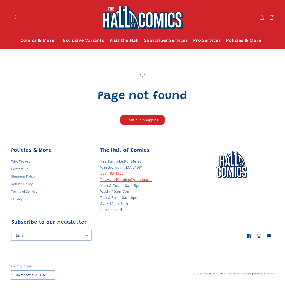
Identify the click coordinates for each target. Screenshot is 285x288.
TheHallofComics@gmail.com (126, 179)
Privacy (17, 199)
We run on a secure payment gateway (251, 273)
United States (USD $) (31, 275)
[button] (16, 17)
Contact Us (20, 169)
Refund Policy (22, 184)
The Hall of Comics (215, 273)
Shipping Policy (23, 176)
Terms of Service (24, 191)
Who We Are (21, 161)
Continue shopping (142, 120)
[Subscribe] (86, 235)
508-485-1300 (112, 173)
